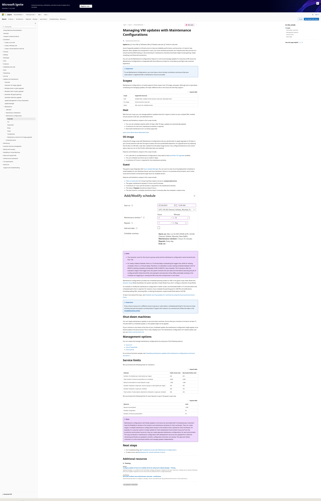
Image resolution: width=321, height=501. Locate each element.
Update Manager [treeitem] (9, 103)
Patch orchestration (132, 181)
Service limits (290, 34)
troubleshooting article (132, 311)
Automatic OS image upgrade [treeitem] (13, 85)
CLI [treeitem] (8, 122)
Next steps (289, 37)
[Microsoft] (3, 15)
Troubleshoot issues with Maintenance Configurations (159, 450)
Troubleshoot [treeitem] (11, 134)
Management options (292, 32)
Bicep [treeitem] (8, 128)
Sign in (317, 14)
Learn (124, 25)
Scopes (288, 28)
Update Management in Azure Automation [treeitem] (17, 100)
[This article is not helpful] (302, 42)
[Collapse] (35, 23)
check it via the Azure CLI (136, 332)
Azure (130, 25)
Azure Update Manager (151, 169)
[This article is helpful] (300, 42)
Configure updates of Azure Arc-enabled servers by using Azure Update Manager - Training (149, 468)
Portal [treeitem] (9, 131)
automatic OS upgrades (177, 155)
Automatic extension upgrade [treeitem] (13, 97)
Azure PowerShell (131, 347)
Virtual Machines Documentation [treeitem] (12, 30)
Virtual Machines (138, 25)
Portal (300, 19)
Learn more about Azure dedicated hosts (136, 132)
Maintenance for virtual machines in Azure (151, 452)
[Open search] (312, 14)
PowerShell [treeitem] (10, 125)
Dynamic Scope (128, 283)
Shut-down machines (292, 30)
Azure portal (130, 350)
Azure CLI (129, 345)
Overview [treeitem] (6, 33)
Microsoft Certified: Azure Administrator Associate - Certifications (142, 476)
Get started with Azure (311, 19)
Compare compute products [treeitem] (11, 36)
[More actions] (196, 25)
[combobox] (19, 26)
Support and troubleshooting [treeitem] (11, 167)
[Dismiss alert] (317, 3)
